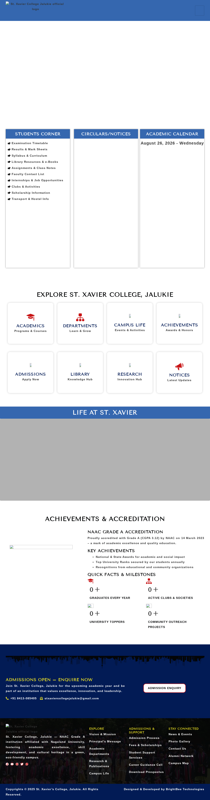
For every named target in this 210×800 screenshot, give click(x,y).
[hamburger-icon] (199, 11)
